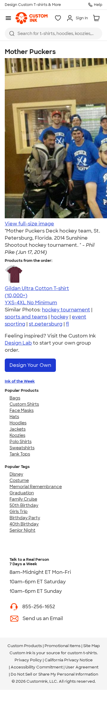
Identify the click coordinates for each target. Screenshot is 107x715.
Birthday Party (25, 517)
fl (67, 324)
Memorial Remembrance (36, 486)
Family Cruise (23, 499)
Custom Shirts (24, 404)
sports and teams (26, 317)
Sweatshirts (22, 447)
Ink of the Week (20, 381)
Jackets (18, 429)
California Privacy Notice (69, 660)
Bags (15, 398)
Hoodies (18, 423)
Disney (16, 474)
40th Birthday (24, 524)
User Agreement (81, 667)
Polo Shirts (21, 441)
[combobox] (53, 33)
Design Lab (18, 343)
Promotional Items (63, 645)
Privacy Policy (28, 660)
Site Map (91, 645)
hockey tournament (66, 310)
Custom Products (24, 645)
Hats (14, 416)
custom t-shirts (82, 652)
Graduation (22, 493)
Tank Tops (20, 454)
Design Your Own (30, 365)
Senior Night (22, 530)
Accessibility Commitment (37, 667)
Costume (19, 480)
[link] (31, 18)
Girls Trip (19, 511)
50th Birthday (24, 505)
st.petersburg (45, 324)
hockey (59, 317)
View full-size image (29, 224)
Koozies (17, 435)
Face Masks (22, 410)
